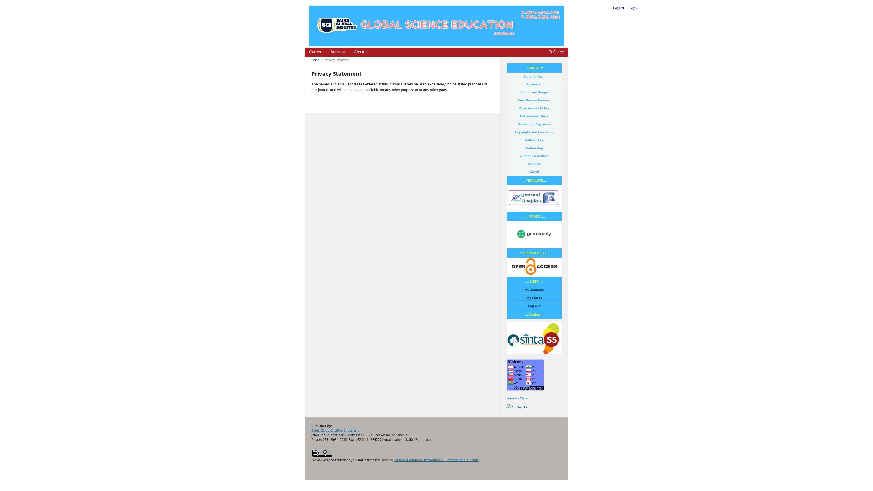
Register (618, 8)
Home (315, 60)
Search (558, 52)
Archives (338, 52)
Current (315, 52)
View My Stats (517, 398)
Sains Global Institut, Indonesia (335, 430)
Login (633, 8)
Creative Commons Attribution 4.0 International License (436, 460)
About (359, 52)
